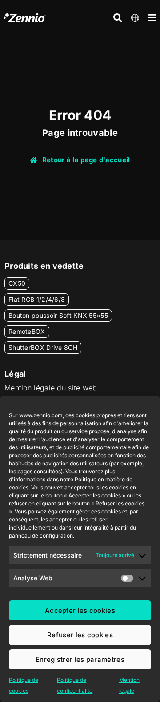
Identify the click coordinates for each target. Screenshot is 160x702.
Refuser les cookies (80, 635)
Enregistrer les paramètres (80, 659)
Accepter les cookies (80, 610)
